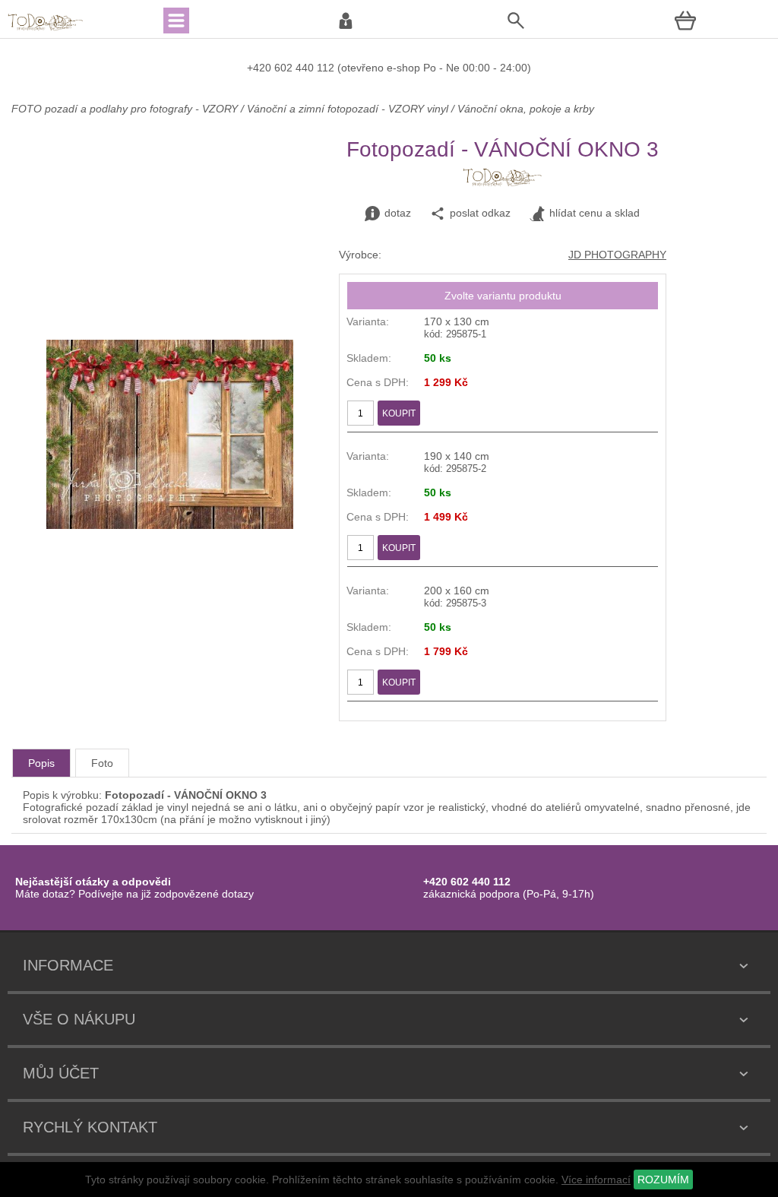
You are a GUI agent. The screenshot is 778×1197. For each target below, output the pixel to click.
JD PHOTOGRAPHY (617, 255)
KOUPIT (399, 413)
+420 (260, 68)
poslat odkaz (480, 213)
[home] (46, 29)
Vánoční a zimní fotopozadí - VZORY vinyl (347, 109)
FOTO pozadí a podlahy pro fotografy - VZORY (126, 109)
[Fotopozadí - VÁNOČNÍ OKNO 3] (169, 525)
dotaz (397, 213)
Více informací (596, 1179)
